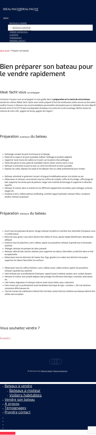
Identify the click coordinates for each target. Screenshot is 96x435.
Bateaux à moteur (25, 390)
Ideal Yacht (4, 51)
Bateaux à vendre (18, 386)
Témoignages (15, 408)
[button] (5, 18)
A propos (12, 404)
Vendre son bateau (20, 399)
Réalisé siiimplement (60, 371)
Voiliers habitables (25, 395)
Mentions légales (47, 371)
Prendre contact (17, 412)
